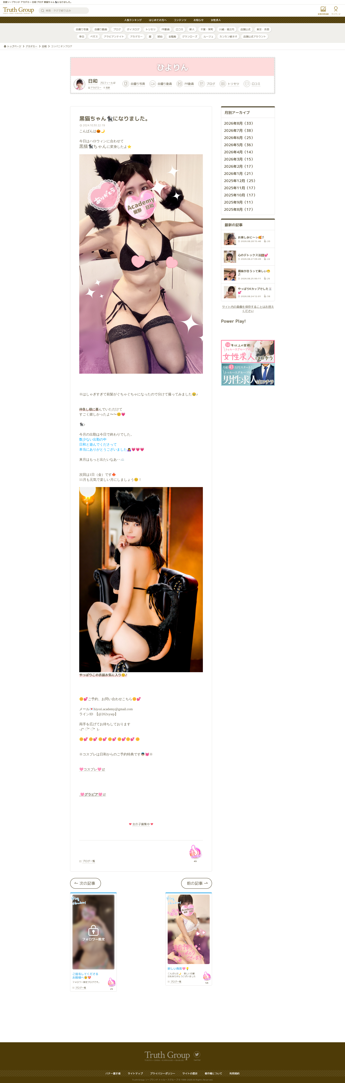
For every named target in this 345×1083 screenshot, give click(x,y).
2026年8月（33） (239, 123)
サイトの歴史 (189, 1073)
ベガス (94, 36)
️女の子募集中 (141, 824)
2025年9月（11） (239, 202)
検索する (42, 10)
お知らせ (199, 20)
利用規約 (234, 1073)
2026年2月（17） (239, 166)
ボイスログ (133, 29)
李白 (81, 36)
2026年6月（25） (239, 137)
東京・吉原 (263, 29)
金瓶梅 (172, 36)
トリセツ (151, 29)
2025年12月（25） (240, 180)
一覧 (80, 988)
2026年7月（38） (239, 130)
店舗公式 (245, 29)
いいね (195, 851)
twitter (197, 1060)
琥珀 (159, 36)
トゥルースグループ (18, 10)
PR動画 (166, 29)
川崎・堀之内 (226, 29)
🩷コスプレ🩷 (90, 769)
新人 (191, 29)
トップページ (14, 46)
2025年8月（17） (239, 209)
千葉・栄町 (207, 29)
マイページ (335, 14)
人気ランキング (133, 20)
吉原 (108, 87)
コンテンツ (180, 20)
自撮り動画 (101, 29)
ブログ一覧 (88, 861)
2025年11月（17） (240, 187)
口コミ (179, 29)
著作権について (213, 1073)
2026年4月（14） (239, 151)
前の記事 (195, 883)
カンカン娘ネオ (228, 36)
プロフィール (106, 83)
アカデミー (136, 36)
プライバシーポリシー (162, 1073)
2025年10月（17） (240, 195)
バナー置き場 (113, 1073)
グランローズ (189, 36)
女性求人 (216, 20)
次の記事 (87, 883)
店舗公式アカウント (254, 36)
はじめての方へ (158, 20)
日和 (44, 46)
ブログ (117, 29)
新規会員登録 (323, 14)
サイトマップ (135, 1073)
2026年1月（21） (239, 173)
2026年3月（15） (239, 159)
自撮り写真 (82, 29)
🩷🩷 (90, 794)
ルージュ (208, 36)
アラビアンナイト (114, 36)
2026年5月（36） (239, 144)
